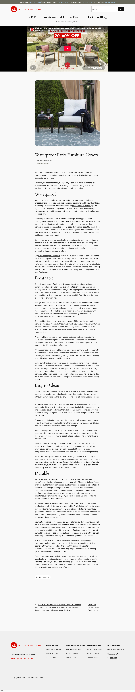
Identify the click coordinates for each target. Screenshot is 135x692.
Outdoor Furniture (44, 160)
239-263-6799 (63, 2)
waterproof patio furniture (49, 256)
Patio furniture (41, 172)
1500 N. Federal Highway (115, 649)
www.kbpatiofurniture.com (22, 658)
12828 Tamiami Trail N (53, 649)
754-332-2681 (109, 2)
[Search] (121, 9)
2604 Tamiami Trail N (73, 649)
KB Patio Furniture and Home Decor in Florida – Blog (67, 17)
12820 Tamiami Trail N (94, 649)
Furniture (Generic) (42, 163)
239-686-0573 (87, 2)
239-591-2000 (35, 2)
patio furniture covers (81, 206)
